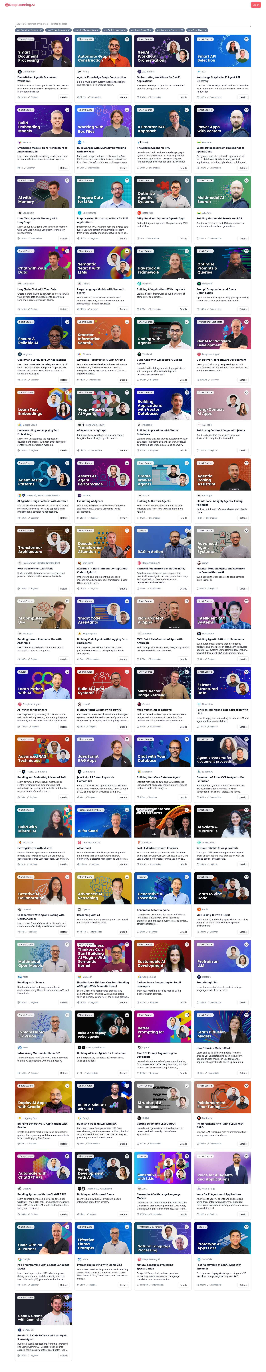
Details (63, 97)
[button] (67, 39)
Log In (256, 4)
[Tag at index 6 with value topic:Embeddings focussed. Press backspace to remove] (205, 30)
